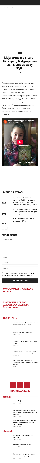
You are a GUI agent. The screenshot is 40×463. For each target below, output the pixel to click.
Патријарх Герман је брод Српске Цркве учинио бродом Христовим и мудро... (25, 412)
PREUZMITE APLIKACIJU (20, 390)
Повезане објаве (14, 188)
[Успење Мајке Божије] (7, 403)
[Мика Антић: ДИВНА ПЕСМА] (7, 447)
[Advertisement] (20, 29)
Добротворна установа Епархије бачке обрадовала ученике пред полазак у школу (25, 211)
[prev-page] (3, 228)
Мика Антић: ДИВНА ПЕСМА (22, 445)
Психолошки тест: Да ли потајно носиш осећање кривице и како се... (25, 455)
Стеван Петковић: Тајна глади (22, 332)
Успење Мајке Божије (20, 401)
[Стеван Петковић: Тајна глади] (7, 334)
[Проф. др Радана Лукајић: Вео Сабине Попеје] (7, 344)
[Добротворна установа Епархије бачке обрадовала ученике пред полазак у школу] (7, 211)
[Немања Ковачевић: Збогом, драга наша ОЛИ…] (7, 221)
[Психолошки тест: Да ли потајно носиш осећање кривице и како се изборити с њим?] (7, 325)
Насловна (5, 7)
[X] (20, 385)
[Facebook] (13, 385)
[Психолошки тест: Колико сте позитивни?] (7, 437)
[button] (3, 2)
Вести (11, 7)
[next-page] (6, 228)
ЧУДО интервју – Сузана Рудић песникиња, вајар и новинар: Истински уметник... (25, 362)
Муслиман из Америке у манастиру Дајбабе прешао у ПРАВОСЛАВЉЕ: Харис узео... (25, 422)
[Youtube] (27, 385)
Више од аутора (13, 192)
